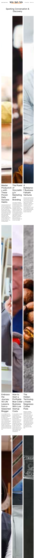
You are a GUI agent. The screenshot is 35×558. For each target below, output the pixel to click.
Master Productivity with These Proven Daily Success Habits (6, 193)
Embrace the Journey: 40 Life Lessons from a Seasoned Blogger (6, 402)
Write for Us (32, 2)
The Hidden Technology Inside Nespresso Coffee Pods (28, 401)
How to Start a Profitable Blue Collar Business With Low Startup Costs (17, 402)
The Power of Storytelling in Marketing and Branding (17, 192)
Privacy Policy (27, 2)
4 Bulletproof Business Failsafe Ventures (28, 190)
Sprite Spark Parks (4, 2)
